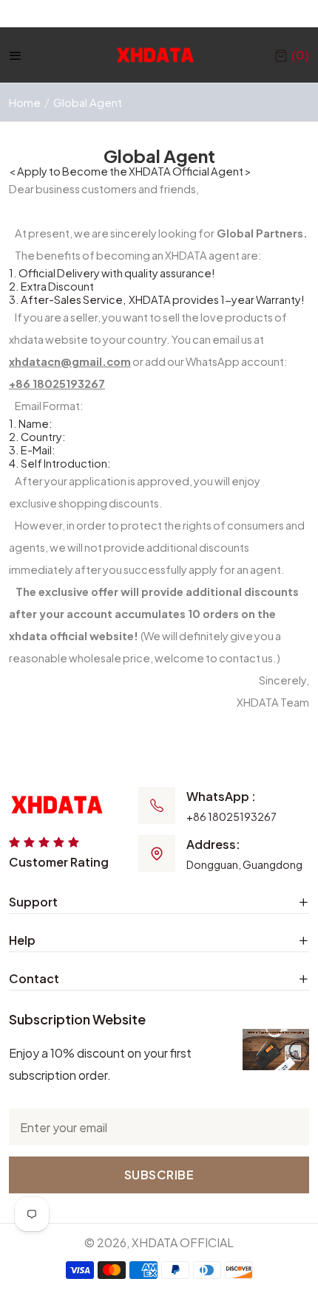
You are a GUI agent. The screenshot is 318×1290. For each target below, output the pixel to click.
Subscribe (159, 1174)
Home (25, 102)
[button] (291, 55)
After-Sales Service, (74, 299)
